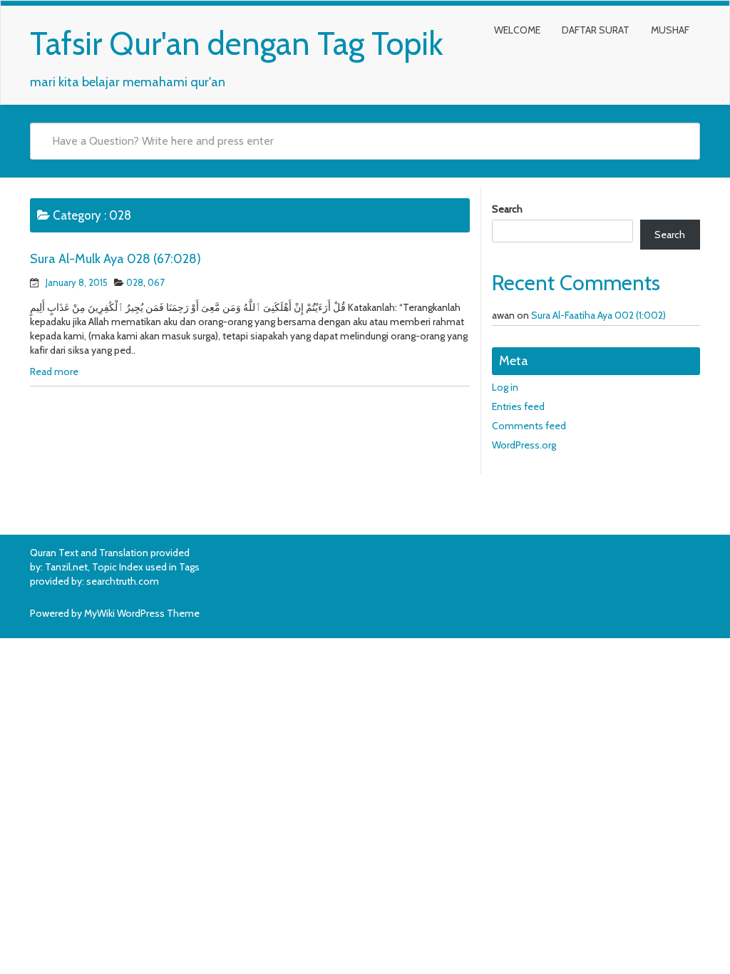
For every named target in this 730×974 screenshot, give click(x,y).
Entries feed (518, 406)
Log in (505, 387)
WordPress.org (524, 445)
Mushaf (670, 30)
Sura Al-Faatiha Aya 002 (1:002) (598, 315)
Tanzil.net (66, 566)
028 (134, 282)
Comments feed (529, 425)
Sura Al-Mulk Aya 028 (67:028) (115, 259)
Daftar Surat (595, 30)
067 (156, 282)
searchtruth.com (122, 581)
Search (507, 209)
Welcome (517, 30)
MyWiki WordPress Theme (142, 613)
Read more (54, 371)
